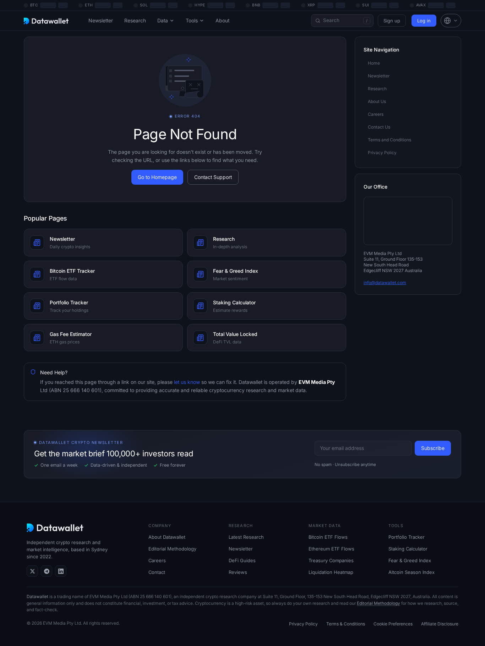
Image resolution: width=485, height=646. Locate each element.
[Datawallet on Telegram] (46, 571)
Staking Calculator (407, 549)
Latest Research (246, 537)
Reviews (238, 572)
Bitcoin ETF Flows (328, 537)
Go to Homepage (157, 177)
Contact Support (213, 177)
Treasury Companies (331, 560)
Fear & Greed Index (409, 560)
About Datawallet (166, 537)
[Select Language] (451, 20)
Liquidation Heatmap (331, 572)
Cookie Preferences (393, 623)
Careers (157, 560)
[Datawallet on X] (32, 571)
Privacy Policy (303, 623)
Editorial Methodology (172, 549)
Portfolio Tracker (406, 537)
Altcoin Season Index (411, 572)
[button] (451, 20)
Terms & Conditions (345, 623)
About (222, 20)
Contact (156, 572)
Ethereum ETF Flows (331, 549)
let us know (186, 382)
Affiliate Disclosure (439, 623)
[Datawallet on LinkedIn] (60, 571)
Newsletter (100, 20)
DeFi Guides (242, 560)
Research (135, 20)
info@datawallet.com (385, 282)
